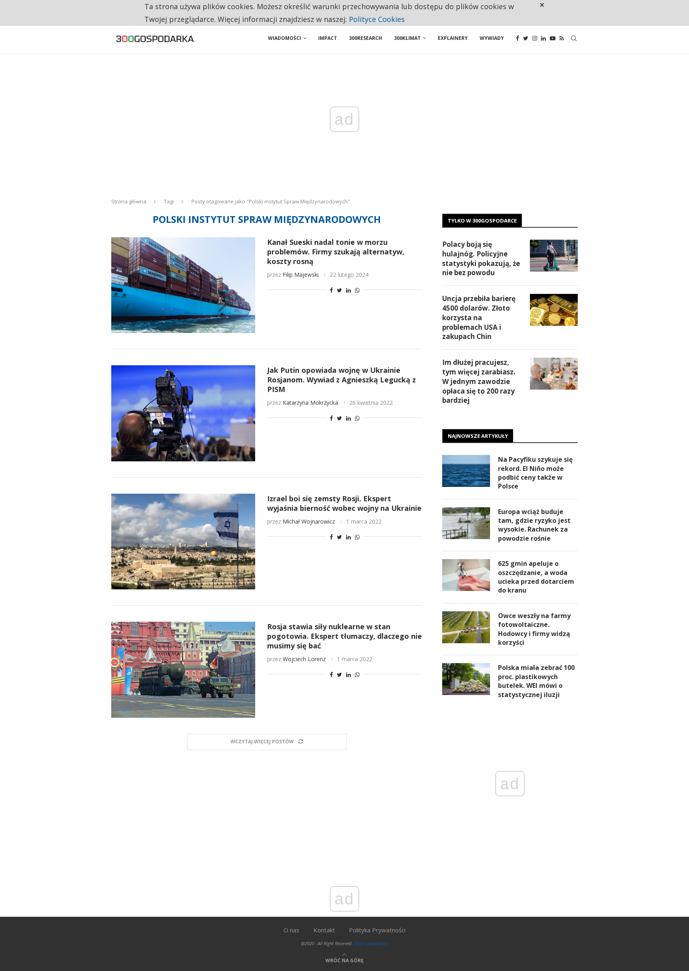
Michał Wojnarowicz (309, 521)
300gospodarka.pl (371, 943)
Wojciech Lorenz (304, 659)
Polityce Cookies (377, 19)
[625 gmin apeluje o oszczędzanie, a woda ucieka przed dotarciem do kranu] (466, 575)
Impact (327, 38)
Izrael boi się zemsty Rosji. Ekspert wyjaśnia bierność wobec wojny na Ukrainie (344, 503)
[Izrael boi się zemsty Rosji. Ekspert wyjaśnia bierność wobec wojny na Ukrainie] (183, 541)
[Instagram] (534, 38)
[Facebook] (517, 38)
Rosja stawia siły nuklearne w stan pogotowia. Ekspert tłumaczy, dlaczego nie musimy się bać (344, 636)
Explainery (453, 38)
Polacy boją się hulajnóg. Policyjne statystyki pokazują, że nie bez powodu (481, 258)
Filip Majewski (301, 274)
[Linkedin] (543, 38)
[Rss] (561, 38)
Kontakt (324, 930)
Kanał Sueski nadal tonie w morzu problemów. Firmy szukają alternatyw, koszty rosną (335, 251)
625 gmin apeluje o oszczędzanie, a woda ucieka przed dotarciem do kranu (536, 577)
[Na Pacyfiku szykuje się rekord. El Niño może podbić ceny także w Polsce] (466, 471)
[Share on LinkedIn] (348, 290)
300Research (365, 38)
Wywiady (492, 38)
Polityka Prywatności (377, 930)
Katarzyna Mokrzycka (310, 402)
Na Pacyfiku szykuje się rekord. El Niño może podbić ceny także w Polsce (535, 472)
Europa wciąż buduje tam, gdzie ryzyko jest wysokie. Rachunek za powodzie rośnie (534, 525)
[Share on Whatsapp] (357, 290)
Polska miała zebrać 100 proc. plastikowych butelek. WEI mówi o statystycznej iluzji (536, 681)
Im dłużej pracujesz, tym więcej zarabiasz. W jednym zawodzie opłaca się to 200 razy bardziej (479, 381)
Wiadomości (284, 38)
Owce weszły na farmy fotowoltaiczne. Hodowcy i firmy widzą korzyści (534, 629)
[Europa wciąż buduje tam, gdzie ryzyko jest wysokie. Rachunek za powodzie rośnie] (466, 523)
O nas (291, 930)
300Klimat (407, 38)
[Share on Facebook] (331, 290)
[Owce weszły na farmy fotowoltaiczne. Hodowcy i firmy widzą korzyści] (466, 627)
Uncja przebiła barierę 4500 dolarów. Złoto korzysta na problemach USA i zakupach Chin (479, 317)
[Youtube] (552, 38)
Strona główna (128, 201)
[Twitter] (525, 38)
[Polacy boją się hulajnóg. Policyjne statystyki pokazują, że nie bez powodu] (554, 256)
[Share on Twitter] (339, 290)
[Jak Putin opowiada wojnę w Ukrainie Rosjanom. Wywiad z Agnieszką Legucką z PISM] (183, 413)
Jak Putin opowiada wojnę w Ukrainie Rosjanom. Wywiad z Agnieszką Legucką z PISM (341, 379)
